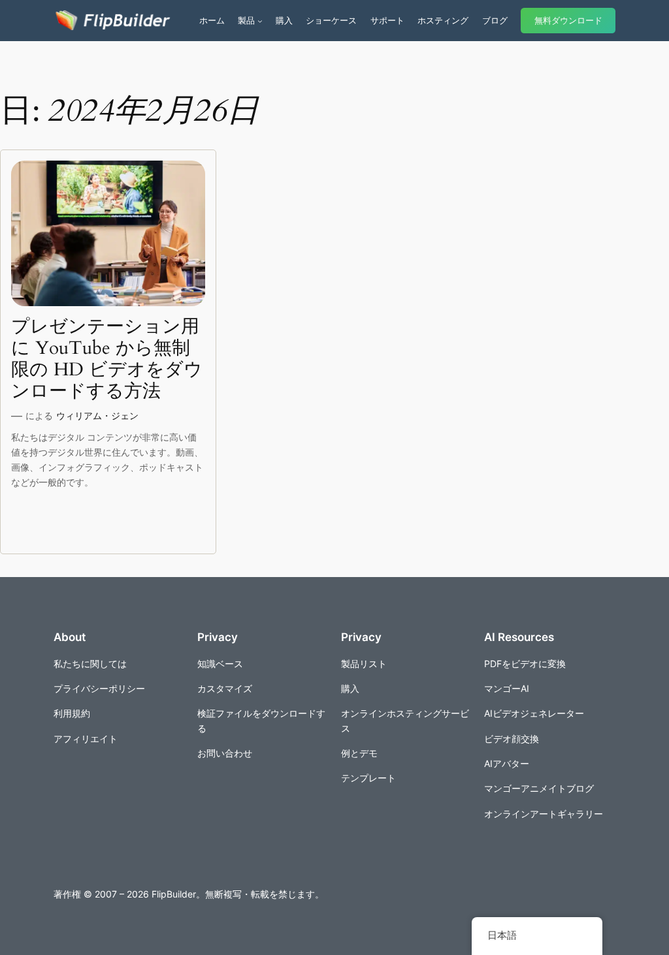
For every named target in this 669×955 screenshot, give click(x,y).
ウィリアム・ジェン (97, 415)
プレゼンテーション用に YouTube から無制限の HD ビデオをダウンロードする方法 (107, 359)
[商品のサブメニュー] (260, 20)
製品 (246, 20)
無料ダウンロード (568, 20)
